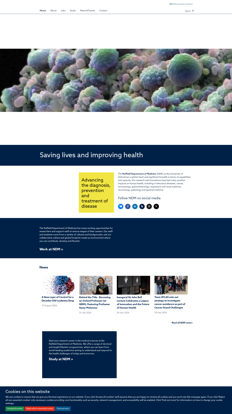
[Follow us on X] (156, 206)
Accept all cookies (15, 409)
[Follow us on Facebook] (128, 206)
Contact (103, 11)
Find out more (63, 409)
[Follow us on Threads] (149, 206)
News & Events (87, 11)
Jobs (63, 11)
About (53, 11)
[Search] (192, 11)
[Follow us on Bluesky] (121, 206)
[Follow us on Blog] (142, 206)
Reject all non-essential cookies (39, 409)
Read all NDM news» (182, 323)
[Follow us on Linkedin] (135, 206)
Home (43, 11)
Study (73, 11)
